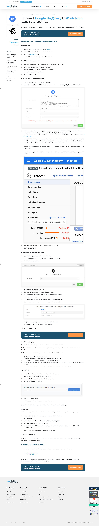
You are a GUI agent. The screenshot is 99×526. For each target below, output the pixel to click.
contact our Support (44, 461)
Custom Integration (24, 502)
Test (9, 76)
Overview (15, 39)
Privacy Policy (10, 497)
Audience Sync (23, 494)
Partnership (41, 502)
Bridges (48, 49)
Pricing (54, 6)
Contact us (60, 499)
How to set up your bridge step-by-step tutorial (11, 56)
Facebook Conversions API (26, 497)
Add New (32, 54)
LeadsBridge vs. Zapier (44, 497)
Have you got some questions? (11, 79)
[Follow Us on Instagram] (11, 522)
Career (8, 499)
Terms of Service (11, 494)
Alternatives (15, 45)
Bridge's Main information (11, 63)
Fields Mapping (11, 74)
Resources (62, 6)
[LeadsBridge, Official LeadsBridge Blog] (12, 6)
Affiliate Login (61, 494)
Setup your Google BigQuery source (12, 67)
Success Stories (10, 502)
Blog (40, 494)
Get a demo (41, 492)
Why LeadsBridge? (35, 6)
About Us (9, 492)
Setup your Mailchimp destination (13, 71)
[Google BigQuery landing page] (12, 19)
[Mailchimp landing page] (12, 31)
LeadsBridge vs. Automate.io (45, 499)
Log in (90, 1)
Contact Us (85, 1)
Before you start (12, 60)
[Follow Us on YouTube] (19, 522)
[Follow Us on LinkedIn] (15, 522)
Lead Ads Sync (23, 492)
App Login (60, 492)
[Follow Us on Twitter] (24, 522)
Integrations (46, 6)
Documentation (14, 42)
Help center (60, 497)
